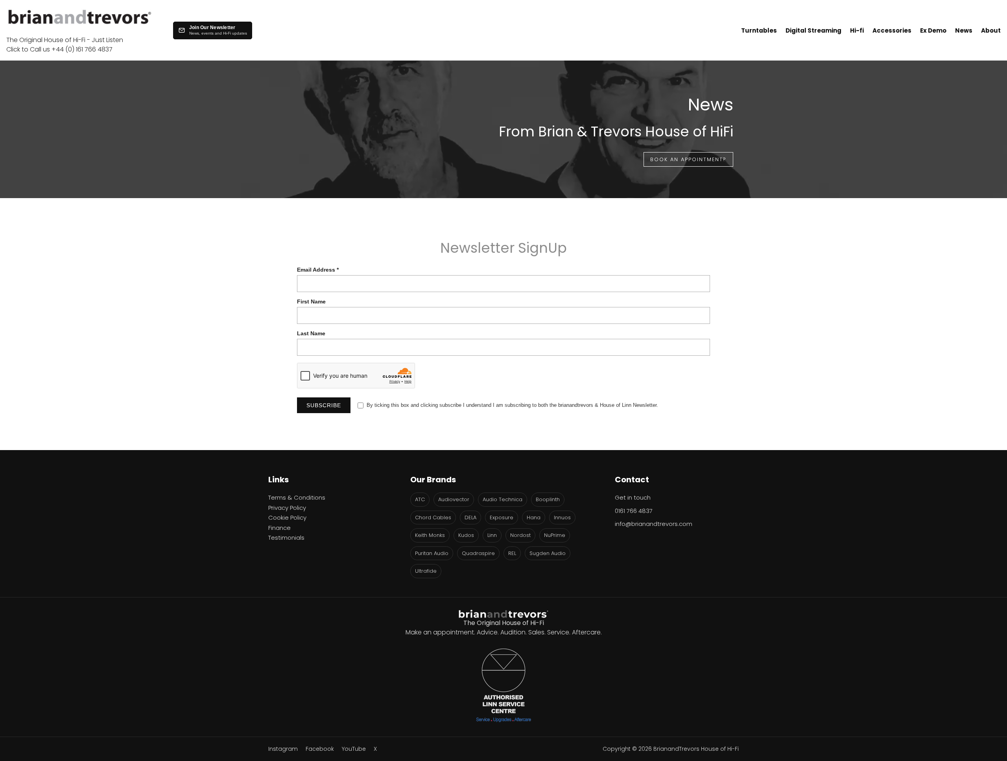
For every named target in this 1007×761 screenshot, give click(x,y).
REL (512, 553)
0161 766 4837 (634, 511)
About (991, 30)
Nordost (520, 535)
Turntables (759, 30)
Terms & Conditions (296, 497)
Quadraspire (478, 553)
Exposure (501, 517)
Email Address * (318, 270)
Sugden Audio (547, 553)
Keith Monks (430, 535)
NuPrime (554, 535)
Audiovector (453, 499)
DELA (470, 517)
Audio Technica (502, 499)
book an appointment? (688, 159)
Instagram (283, 749)
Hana (533, 517)
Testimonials (286, 537)
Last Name (311, 333)
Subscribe (323, 405)
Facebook (320, 749)
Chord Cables (433, 517)
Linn (492, 535)
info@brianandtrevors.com (653, 524)
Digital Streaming (813, 30)
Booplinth (548, 499)
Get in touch (633, 497)
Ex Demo (933, 30)
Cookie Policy (287, 517)
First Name (311, 301)
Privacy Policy (287, 508)
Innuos (562, 517)
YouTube (354, 749)
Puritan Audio (431, 553)
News (963, 30)
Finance (279, 528)
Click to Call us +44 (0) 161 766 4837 (59, 49)
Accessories (891, 30)
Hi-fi (857, 30)
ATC (420, 499)
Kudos (466, 535)
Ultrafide (426, 571)
